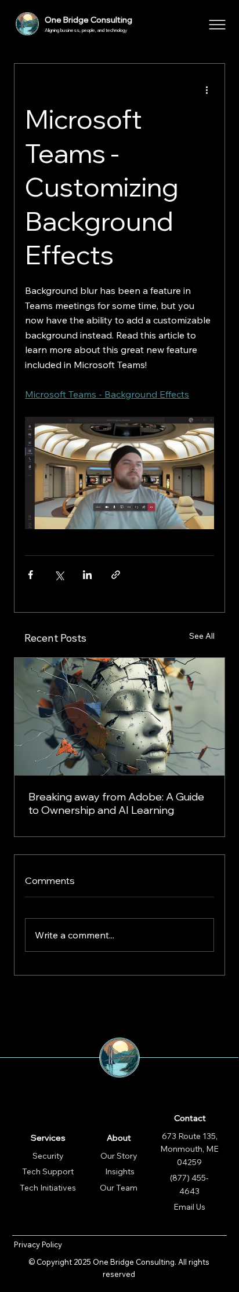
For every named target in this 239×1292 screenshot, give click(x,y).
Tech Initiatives (48, 1187)
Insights (119, 1171)
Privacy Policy (38, 1244)
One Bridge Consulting (88, 19)
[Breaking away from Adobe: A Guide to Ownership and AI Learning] (119, 717)
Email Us (189, 1207)
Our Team (118, 1187)
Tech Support (48, 1171)
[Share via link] (115, 574)
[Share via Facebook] (30, 574)
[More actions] (207, 89)
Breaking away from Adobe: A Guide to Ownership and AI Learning (116, 803)
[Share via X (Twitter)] (58, 574)
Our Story (118, 1156)
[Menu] (216, 24)
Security (48, 1156)
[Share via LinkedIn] (87, 574)
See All (202, 636)
